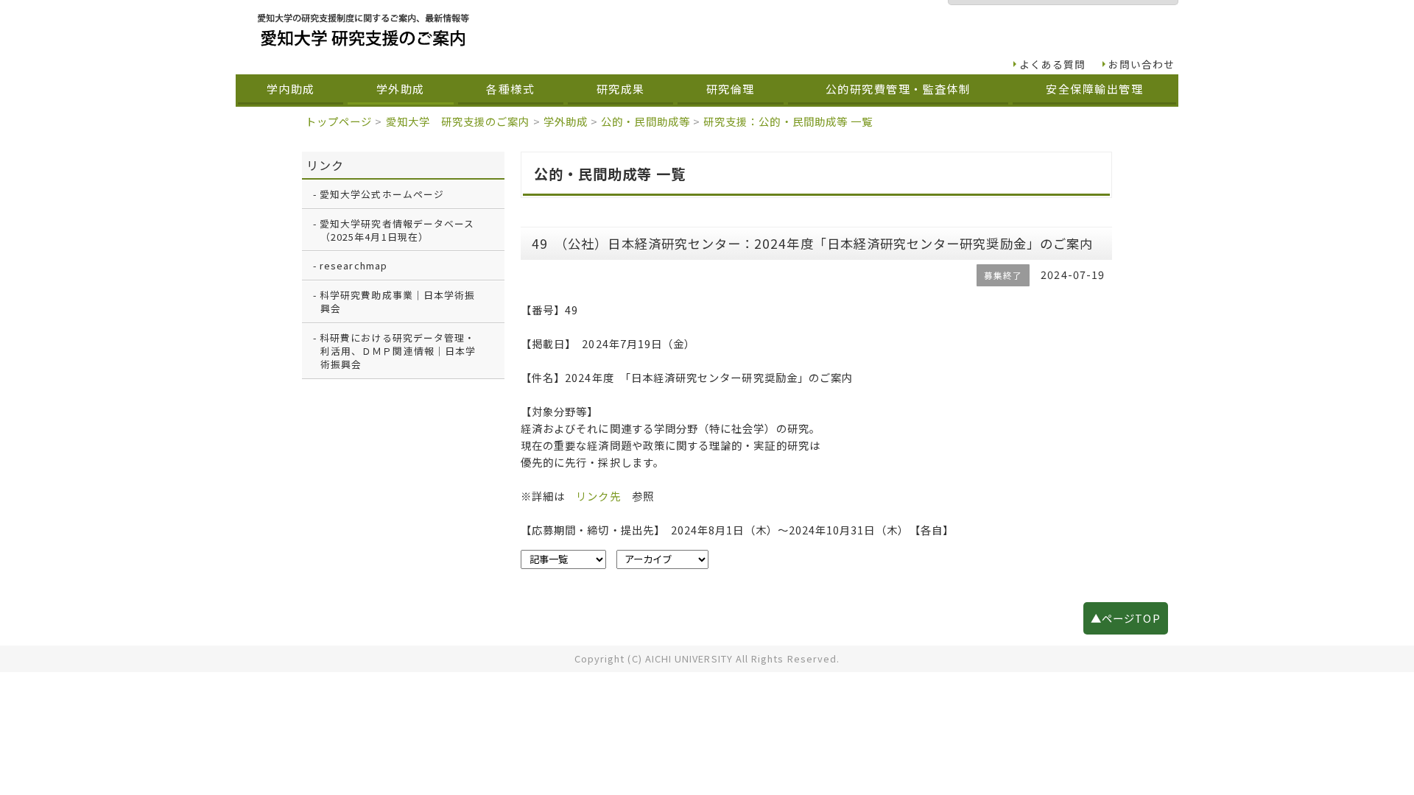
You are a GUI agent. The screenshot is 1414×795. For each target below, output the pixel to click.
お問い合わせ (1141, 64)
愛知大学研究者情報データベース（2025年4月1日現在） (397, 230)
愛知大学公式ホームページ (382, 194)
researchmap (353, 265)
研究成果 (621, 88)
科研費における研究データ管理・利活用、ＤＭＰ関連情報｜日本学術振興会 (398, 351)
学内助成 (291, 88)
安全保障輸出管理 (1094, 88)
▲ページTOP (1125, 618)
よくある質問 (1052, 64)
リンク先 (598, 496)
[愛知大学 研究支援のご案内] (643, 30)
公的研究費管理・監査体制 (898, 88)
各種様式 (510, 88)
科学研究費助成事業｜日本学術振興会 (397, 301)
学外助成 (400, 88)
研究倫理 (730, 88)
